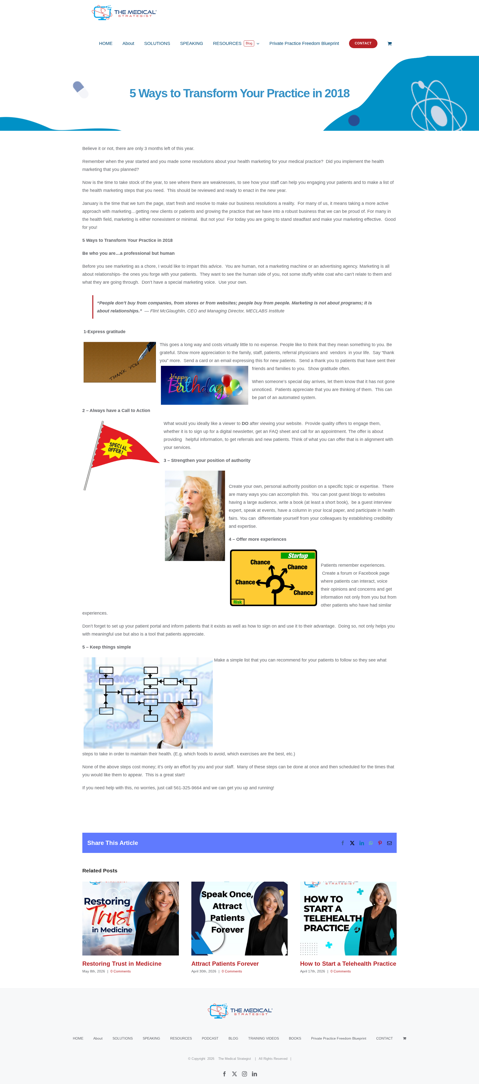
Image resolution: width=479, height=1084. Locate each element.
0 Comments (121, 971)
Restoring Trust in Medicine (130, 918)
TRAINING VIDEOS (263, 1038)
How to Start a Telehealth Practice (348, 918)
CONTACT (384, 1038)
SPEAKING (151, 1038)
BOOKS (295, 1038)
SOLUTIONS (123, 1038)
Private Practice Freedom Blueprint (338, 1038)
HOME (78, 1038)
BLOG (233, 1038)
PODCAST (210, 1038)
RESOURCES (181, 1038)
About (98, 1038)
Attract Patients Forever (239, 918)
